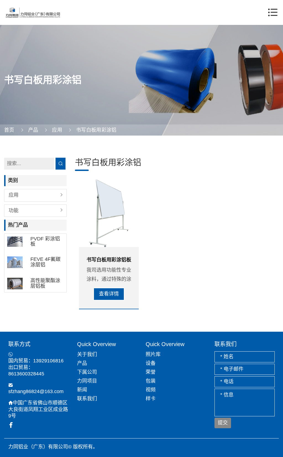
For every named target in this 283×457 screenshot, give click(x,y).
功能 (14, 210)
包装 (151, 381)
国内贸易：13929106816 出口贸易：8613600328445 (36, 367)
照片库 (153, 354)
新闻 (82, 390)
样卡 (151, 398)
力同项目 (87, 381)
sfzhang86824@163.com (36, 391)
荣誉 (151, 372)
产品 (33, 130)
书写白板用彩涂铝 (96, 130)
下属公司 (87, 372)
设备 (151, 363)
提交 (223, 422)
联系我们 (87, 398)
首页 (9, 130)
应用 (57, 130)
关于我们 (87, 354)
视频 (151, 390)
